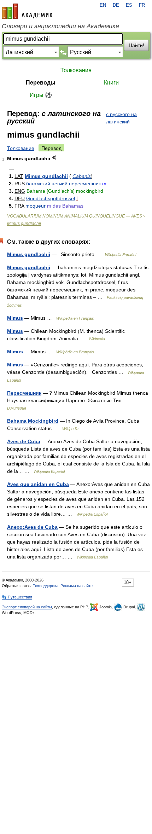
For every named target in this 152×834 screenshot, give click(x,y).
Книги (111, 83)
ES (129, 5)
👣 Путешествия (17, 597)
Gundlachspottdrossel (50, 198)
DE (116, 5)
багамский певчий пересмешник (63, 183)
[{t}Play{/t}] (54, 157)
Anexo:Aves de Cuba (32, 527)
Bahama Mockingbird (32, 421)
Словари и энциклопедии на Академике (60, 26)
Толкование (20, 148)
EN (103, 5)
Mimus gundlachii (46, 176)
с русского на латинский (121, 117)
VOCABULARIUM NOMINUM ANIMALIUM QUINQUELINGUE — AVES (74, 216)
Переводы (40, 83)
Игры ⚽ (41, 95)
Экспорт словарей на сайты (27, 607)
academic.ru (27, 11)
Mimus (15, 318)
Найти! (136, 45)
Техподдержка (45, 586)
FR (142, 5)
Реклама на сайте (76, 586)
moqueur (35, 206)
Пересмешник (24, 393)
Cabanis (81, 176)
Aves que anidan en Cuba (38, 484)
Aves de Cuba (23, 441)
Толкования (76, 70)
